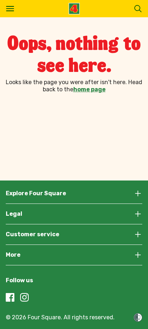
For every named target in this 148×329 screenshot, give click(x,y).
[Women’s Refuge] (138, 317)
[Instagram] (24, 297)
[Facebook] (10, 297)
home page (89, 89)
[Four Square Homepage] (74, 8)
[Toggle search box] (138, 8)
